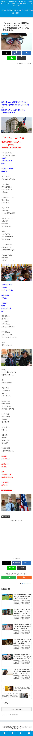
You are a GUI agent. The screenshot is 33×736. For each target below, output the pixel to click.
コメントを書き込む (16, 709)
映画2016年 (6, 516)
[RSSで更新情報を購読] (24, 577)
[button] (21, 58)
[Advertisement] (16, 82)
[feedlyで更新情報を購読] (8, 577)
